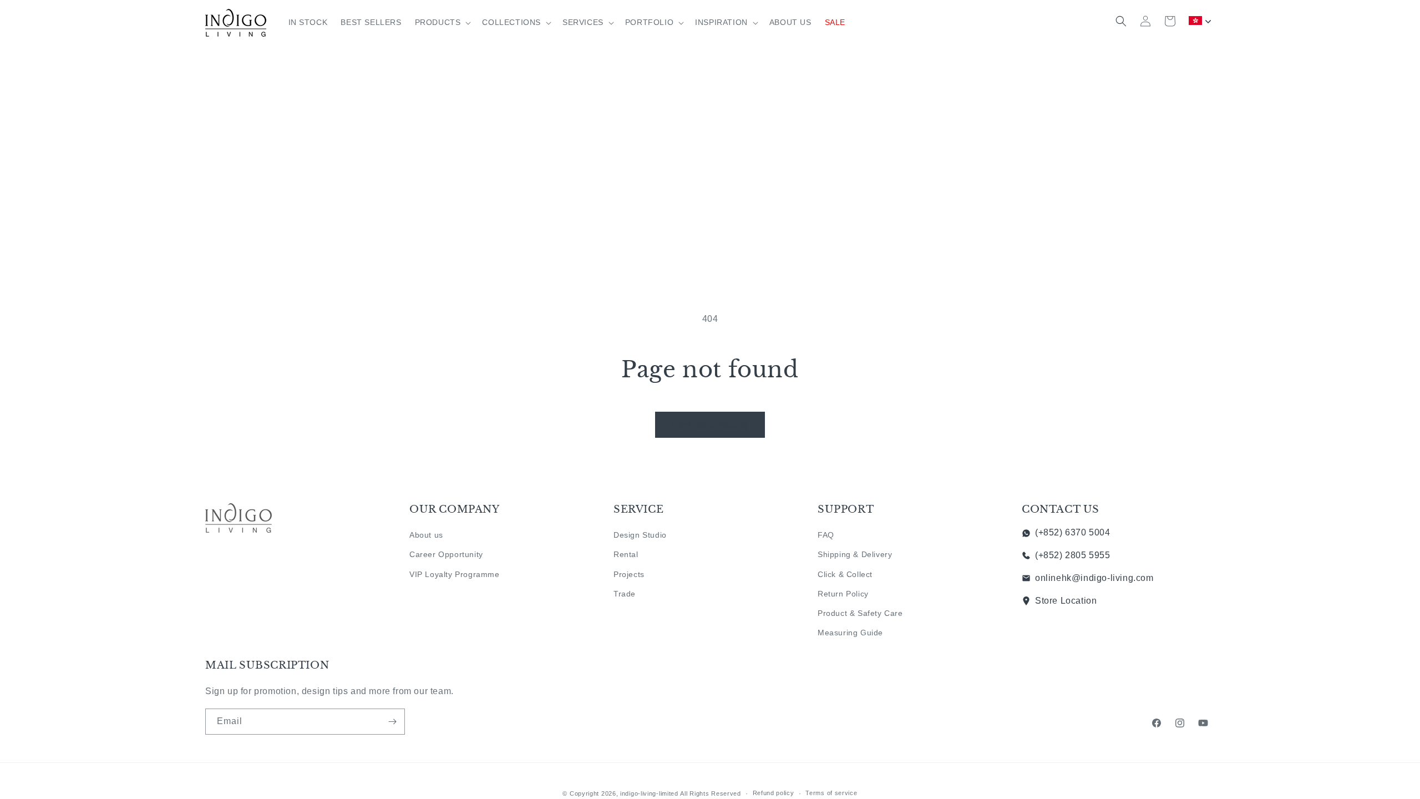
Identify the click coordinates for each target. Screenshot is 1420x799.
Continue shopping (710, 424)
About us (426, 534)
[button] (442, 22)
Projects (629, 574)
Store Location (1066, 600)
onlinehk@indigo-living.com (1094, 578)
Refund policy (773, 793)
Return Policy (843, 593)
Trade (624, 593)
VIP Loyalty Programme (454, 574)
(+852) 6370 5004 (1072, 532)
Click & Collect (845, 574)
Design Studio (640, 534)
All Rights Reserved (710, 793)
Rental (625, 554)
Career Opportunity (446, 554)
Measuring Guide (850, 632)
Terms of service (831, 793)
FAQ (826, 534)
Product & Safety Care (860, 613)
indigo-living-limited (649, 793)
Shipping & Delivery (855, 554)
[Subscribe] (392, 722)
